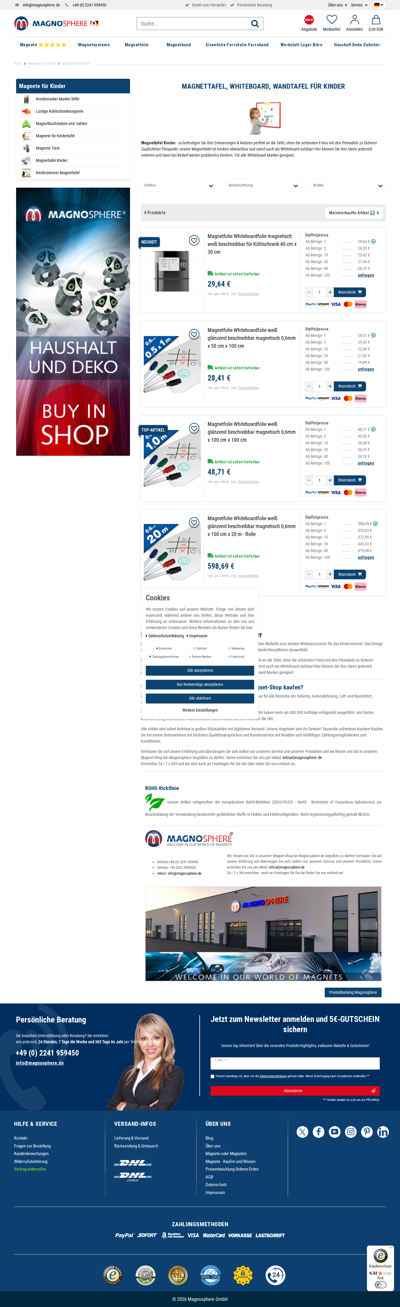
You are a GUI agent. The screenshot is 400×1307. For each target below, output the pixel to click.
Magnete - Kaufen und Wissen (230, 1161)
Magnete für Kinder (42, 63)
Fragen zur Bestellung (32, 1146)
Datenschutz (216, 1184)
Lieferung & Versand (131, 1138)
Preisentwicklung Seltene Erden (232, 1169)
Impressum (215, 1192)
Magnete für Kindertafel (55, 135)
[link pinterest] (367, 1132)
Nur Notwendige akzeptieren (200, 684)
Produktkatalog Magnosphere (353, 992)
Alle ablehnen (200, 698)
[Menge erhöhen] (330, 292)
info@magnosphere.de (41, 5)
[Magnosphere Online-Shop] (58, 23)
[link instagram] (351, 1132)
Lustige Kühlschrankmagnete (59, 111)
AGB (209, 1177)
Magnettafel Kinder (51, 160)
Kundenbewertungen (31, 1153)
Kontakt (20, 1138)
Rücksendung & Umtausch (136, 1146)
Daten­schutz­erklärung (166, 635)
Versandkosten (248, 294)
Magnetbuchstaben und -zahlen (61, 123)
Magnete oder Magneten (226, 1153)
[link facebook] (318, 1132)
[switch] (381, 1284)
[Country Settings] (378, 4)
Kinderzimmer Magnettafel (58, 172)
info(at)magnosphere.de (302, 757)
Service (357, 5)
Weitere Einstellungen (200, 710)
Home (18, 63)
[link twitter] (302, 1132)
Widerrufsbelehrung (30, 1161)
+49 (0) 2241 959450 (89, 5)
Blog (209, 1138)
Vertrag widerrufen (30, 1169)
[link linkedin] (383, 1132)
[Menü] (390, 1249)
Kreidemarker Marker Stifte (58, 99)
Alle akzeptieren (200, 670)
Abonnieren (293, 1090)
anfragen (366, 275)
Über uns (335, 5)
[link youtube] (335, 1132)
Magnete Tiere (48, 148)
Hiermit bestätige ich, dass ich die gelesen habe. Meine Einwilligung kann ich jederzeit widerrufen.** (293, 1076)
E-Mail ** (221, 1060)
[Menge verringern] (308, 292)
